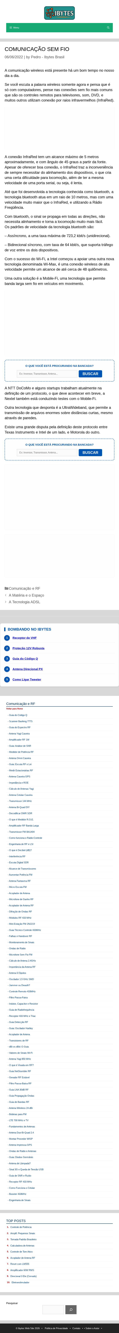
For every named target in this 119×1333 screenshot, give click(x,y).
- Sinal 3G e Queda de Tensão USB (26, 1169)
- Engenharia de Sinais (19, 1200)
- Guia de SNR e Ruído (19, 1175)
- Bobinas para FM (17, 1114)
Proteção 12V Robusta (28, 648)
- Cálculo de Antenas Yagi (21, 788)
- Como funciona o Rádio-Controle (25, 838)
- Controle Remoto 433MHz (22, 991)
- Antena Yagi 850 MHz (19, 1059)
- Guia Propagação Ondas (21, 1095)
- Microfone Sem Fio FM (20, 954)
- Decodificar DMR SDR (20, 813)
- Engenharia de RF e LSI (20, 844)
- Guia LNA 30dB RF (18, 1089)
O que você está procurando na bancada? (59, 365)
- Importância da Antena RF (21, 967)
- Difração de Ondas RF (20, 911)
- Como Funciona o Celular (21, 1188)
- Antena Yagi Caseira (19, 733)
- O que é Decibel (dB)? (20, 850)
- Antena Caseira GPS (19, 776)
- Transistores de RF (18, 1040)
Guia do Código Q (25, 658)
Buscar (90, 374)
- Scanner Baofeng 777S (20, 721)
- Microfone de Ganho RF (20, 899)
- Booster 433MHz (17, 1194)
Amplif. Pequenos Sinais (22, 1233)
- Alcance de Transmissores (22, 868)
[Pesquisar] (71, 1309)
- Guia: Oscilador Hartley (20, 1028)
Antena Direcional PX (28, 669)
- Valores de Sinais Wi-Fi (20, 1053)
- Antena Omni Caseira (19, 758)
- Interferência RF (16, 856)
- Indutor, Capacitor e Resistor (23, 1003)
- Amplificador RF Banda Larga (23, 825)
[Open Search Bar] (108, 27)
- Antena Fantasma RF (19, 881)
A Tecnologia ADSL (24, 602)
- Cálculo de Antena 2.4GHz (22, 960)
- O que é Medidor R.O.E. (21, 819)
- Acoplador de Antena (19, 893)
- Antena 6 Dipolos (17, 973)
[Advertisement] (59, 128)
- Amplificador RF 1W (18, 739)
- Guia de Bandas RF (18, 1102)
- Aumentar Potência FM (20, 874)
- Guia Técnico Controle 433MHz (24, 930)
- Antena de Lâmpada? (19, 1163)
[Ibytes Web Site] (59, 13)
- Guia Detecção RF (18, 1022)
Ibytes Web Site (26, 1328)
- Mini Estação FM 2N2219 (21, 923)
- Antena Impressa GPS (20, 1145)
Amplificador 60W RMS (22, 1270)
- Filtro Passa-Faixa (18, 997)
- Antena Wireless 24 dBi (20, 1108)
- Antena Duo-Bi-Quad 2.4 (21, 1132)
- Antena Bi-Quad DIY (19, 807)
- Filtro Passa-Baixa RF (19, 1083)
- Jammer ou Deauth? (19, 985)
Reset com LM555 (19, 1264)
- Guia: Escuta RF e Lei (19, 764)
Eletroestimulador (20, 1282)
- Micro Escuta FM (17, 887)
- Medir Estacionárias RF (20, 770)
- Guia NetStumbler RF (19, 1071)
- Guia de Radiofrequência (21, 1009)
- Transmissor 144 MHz (20, 801)
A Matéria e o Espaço (26, 595)
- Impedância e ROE (18, 782)
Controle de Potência (20, 1227)
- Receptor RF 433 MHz (20, 1181)
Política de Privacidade (56, 1328)
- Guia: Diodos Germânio (20, 1157)
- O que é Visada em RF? (21, 1065)
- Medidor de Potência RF (21, 752)
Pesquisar (12, 1303)
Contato (76, 1328)
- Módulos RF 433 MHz (19, 917)
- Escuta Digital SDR (18, 862)
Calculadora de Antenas (22, 1245)
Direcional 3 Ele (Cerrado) (23, 1276)
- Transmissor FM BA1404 (21, 831)
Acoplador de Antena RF (22, 1258)
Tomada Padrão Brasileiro (23, 1239)
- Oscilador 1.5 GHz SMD (21, 979)
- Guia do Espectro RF (19, 727)
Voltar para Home (14, 709)
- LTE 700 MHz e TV (18, 1120)
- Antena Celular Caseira (20, 795)
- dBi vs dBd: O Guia (18, 1046)
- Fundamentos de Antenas (21, 1126)
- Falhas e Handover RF (20, 936)
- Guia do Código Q (17, 715)
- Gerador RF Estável (18, 1077)
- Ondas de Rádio (17, 948)
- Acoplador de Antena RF (21, 905)
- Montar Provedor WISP (20, 1138)
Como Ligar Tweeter (27, 679)
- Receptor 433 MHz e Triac (22, 1016)
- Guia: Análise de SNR (19, 746)
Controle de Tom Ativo (21, 1251)
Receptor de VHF (25, 637)
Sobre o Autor (92, 1328)
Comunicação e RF (24, 588)
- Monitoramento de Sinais (21, 942)
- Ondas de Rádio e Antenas (22, 1151)
